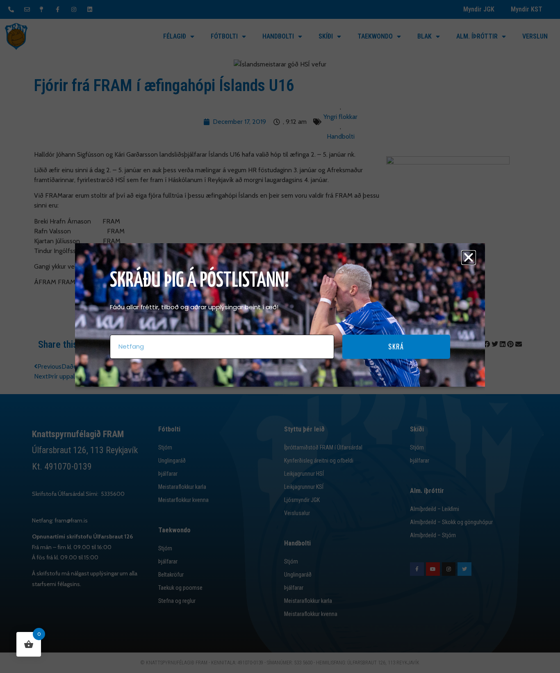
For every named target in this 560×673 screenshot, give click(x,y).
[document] (280, 336)
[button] (468, 257)
